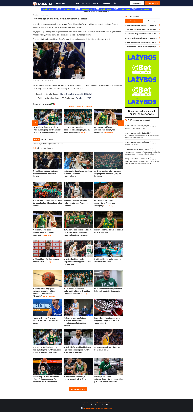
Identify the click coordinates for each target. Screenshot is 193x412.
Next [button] (121, 123)
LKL (71, 3)
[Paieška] (115, 3)
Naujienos (44, 15)
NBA (77, 3)
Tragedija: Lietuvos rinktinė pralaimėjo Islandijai (143, 159)
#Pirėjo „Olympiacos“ (76, 106)
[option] (48, 123)
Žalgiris (86, 3)
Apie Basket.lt (94, 403)
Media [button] (95, 3)
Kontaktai (85, 403)
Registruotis (152, 3)
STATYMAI (107, 3)
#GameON (64, 94)
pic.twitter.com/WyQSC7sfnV (80, 94)
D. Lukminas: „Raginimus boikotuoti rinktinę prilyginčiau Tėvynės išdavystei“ (153, 34)
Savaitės (134, 21)
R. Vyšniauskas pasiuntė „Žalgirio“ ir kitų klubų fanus (144, 126)
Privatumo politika (105, 403)
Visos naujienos (78, 389)
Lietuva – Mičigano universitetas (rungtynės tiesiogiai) (145, 38)
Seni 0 (51, 139)
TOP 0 (36, 139)
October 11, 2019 (83, 98)
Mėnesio (151, 21)
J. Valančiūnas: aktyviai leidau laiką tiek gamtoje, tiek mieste (147, 46)
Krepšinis (36, 15)
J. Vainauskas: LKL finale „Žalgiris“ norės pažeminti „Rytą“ (146, 149)
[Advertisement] (105, 56)
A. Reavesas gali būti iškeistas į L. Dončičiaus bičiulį (144, 25)
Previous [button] (35, 123)
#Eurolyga (88, 106)
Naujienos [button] (60, 3)
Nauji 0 (43, 139)
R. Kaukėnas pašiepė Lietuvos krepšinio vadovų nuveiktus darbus (149, 42)
